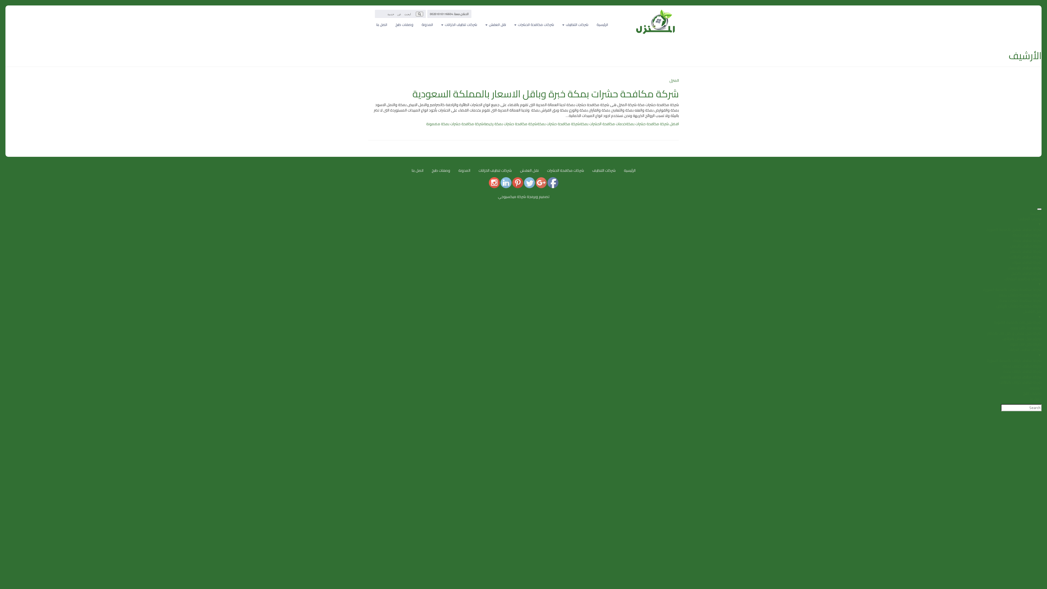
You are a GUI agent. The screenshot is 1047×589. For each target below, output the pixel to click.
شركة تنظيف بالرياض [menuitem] (1026, 246)
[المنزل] (655, 12)
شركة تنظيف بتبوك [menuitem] (1027, 262)
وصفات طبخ (404, 24)
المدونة (427, 24)
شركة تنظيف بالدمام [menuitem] (1026, 251)
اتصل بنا (381, 24)
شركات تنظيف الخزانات (495, 170)
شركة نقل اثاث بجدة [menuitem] (1026, 327)
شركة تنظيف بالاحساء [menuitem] (1025, 267)
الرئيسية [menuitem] (1036, 213)
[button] (419, 14)
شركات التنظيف (604, 170)
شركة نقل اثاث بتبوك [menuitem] (1026, 344)
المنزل (674, 80)
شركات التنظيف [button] (576, 24)
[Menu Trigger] (1039, 209)
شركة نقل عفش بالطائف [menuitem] (1022, 338)
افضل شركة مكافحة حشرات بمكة (652, 123)
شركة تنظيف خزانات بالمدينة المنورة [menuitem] (1014, 360)
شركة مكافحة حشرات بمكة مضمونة (455, 123)
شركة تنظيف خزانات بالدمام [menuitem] (1021, 376)
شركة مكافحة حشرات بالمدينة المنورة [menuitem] (1012, 289)
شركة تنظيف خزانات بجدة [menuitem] (1022, 371)
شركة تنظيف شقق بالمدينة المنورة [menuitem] (1014, 229)
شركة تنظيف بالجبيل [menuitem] (1026, 273)
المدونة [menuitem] (1036, 387)
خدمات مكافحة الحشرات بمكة (603, 123)
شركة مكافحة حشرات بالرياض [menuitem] (1019, 305)
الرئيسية (602, 24)
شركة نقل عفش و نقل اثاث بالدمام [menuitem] (1014, 333)
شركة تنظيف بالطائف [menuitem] (1025, 256)
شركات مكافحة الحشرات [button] (535, 24)
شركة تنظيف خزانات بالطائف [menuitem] (1020, 382)
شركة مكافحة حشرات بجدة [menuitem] (1021, 300)
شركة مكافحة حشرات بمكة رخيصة (510, 123)
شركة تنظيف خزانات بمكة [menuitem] (1022, 365)
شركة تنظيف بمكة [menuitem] (1027, 235)
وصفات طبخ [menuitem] (1032, 393)
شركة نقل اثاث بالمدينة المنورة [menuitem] (1018, 322)
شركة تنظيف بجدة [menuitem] (1027, 240)
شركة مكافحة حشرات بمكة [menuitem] (1020, 295)
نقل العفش (529, 170)
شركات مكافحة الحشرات (565, 170)
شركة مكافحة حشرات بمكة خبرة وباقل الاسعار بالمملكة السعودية (546, 94)
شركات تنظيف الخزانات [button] (460, 24)
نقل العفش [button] (497, 24)
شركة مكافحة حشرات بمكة (558, 123)
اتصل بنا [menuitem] (1036, 398)
